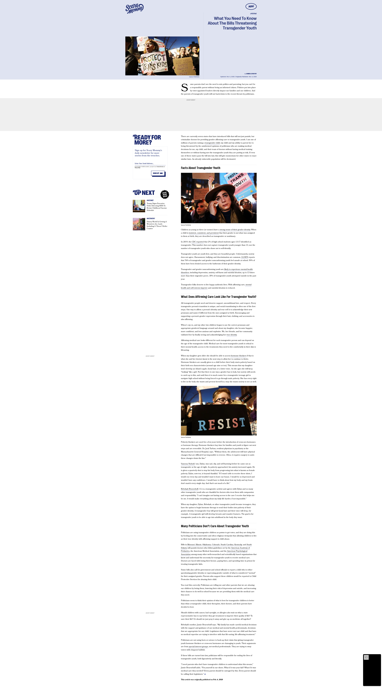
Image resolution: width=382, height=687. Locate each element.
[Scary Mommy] (134, 8)
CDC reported (197, 241)
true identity (232, 334)
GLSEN (244, 257)
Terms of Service (160, 166)
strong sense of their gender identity (234, 229)
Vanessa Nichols (188, 464)
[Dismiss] (378, 656)
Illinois (198, 544)
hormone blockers (238, 355)
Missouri (191, 544)
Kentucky (238, 544)
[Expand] (365, 656)
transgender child (212, 143)
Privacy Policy (137, 167)
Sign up (156, 173)
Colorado (215, 544)
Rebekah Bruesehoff (189, 489)
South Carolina (226, 544)
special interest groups (198, 646)
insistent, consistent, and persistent (204, 233)
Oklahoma (206, 544)
